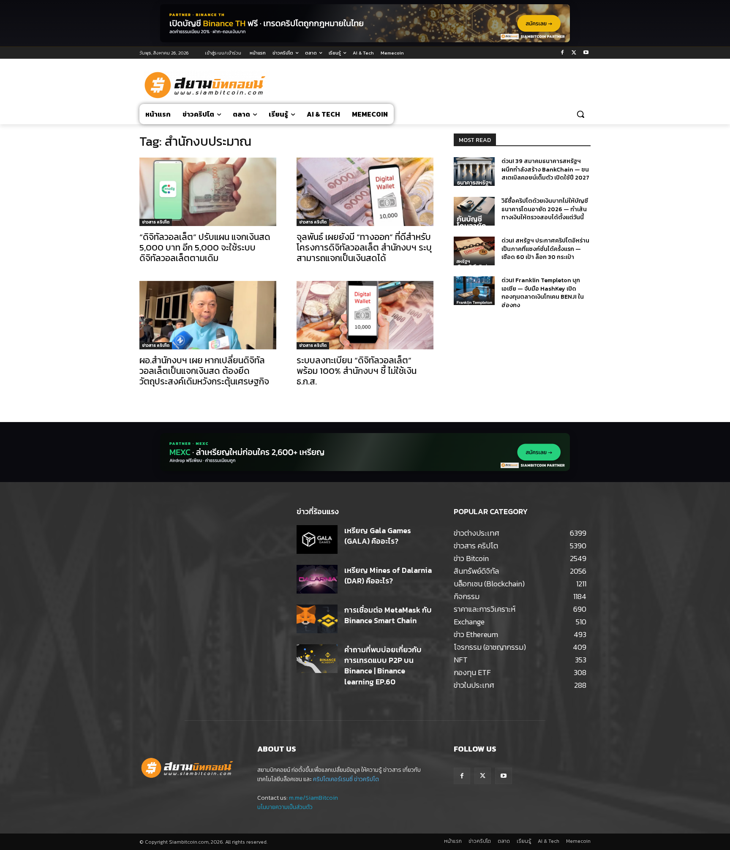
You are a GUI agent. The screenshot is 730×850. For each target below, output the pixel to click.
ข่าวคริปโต (366, 779)
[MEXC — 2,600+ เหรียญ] (365, 452)
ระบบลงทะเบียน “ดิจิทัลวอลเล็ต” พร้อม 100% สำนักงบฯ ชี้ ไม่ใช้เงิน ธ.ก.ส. (357, 371)
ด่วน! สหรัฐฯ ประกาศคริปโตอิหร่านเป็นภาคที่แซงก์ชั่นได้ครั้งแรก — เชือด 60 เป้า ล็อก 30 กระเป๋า (545, 249)
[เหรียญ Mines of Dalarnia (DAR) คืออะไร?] (317, 579)
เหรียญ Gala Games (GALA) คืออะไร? (377, 536)
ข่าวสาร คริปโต (155, 222)
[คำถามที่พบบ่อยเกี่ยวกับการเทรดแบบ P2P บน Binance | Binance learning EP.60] (317, 658)
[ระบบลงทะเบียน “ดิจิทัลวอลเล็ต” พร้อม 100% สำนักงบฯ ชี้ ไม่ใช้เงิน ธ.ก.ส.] (365, 315)
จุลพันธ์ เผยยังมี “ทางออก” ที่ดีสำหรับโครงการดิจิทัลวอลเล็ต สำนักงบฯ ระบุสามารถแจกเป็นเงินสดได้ (364, 247)
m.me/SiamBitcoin (313, 797)
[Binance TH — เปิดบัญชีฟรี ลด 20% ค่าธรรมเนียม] (365, 23)
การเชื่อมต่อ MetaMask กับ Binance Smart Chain (388, 615)
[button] (580, 114)
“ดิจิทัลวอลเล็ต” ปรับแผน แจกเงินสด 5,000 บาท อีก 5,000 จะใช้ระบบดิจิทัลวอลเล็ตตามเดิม (204, 247)
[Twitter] (574, 53)
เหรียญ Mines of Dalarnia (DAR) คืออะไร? (388, 575)
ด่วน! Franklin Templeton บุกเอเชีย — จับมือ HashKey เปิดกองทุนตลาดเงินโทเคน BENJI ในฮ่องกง (542, 293)
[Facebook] (562, 53)
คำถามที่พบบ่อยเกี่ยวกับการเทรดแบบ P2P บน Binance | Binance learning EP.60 (383, 665)
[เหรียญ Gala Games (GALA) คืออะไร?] (317, 539)
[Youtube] (586, 53)
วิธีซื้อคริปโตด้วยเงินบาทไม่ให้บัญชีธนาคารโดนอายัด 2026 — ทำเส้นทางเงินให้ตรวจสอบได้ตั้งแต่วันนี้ (544, 209)
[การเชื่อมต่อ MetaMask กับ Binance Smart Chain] (317, 619)
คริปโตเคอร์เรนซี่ (333, 779)
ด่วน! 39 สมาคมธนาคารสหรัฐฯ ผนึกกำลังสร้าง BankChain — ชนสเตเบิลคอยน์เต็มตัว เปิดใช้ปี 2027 (545, 169)
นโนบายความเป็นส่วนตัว (285, 807)
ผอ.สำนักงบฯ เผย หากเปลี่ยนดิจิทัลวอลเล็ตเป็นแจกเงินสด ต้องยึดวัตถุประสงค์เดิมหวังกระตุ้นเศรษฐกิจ (204, 371)
